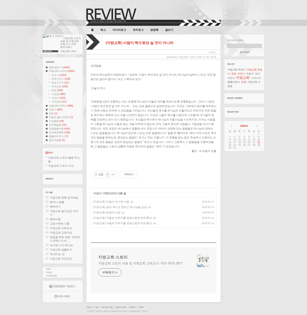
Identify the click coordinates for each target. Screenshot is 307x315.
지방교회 (243, 77)
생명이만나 (60, 78)
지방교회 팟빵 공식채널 (64, 197)
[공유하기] (107, 174)
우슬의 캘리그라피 (61, 117)
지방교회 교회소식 (61, 228)
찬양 (243, 82)
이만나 (56, 109)
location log (107, 307)
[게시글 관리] (113, 174)
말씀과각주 (60, 82)
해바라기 (55, 206)
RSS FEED (63, 296)
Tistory (144, 311)
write (141, 307)
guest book (121, 307)
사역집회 (59, 101)
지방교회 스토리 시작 (61, 165)
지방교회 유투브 (61, 105)
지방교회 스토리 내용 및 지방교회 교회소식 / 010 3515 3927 (140, 263)
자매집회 (59, 86)
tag (96, 307)
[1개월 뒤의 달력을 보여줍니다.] (256, 126)
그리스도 (256, 78)
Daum (124, 311)
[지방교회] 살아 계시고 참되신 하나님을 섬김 (120, 207)
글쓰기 (169, 29)
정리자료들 (57, 140)
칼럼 (57, 90)
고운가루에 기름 (59, 223)
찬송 (53, 113)
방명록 (154, 29)
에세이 (58, 97)
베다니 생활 (57, 202)
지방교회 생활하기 (61, 249)
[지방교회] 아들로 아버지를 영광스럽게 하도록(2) (122, 217)
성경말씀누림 (59, 128)
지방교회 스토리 (62, 71)
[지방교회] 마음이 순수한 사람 (111, 201)
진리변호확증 (59, 132)
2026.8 (244, 126)
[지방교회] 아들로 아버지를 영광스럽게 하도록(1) (122, 223)
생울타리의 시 (58, 136)
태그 (103, 29)
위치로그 (138, 29)
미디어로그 (119, 29)
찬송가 (59, 75)
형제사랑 (55, 219)
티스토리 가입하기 (63, 285)
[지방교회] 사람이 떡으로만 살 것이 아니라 (140, 43)
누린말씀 (56, 121)
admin (133, 307)
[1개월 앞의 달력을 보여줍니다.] (232, 126)
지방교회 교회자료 (61, 232)
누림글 (58, 94)
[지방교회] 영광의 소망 (106, 212)
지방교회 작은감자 (61, 258)
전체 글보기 (59, 67)
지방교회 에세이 (236, 69)
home (89, 307)
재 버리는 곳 (57, 254)
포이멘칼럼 (57, 124)
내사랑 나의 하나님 (61, 245)
